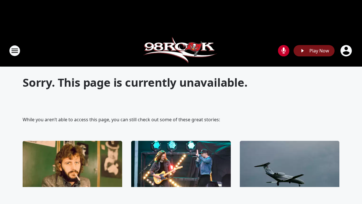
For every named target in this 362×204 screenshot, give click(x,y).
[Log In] (347, 50)
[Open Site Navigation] (14, 50)
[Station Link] (181, 50)
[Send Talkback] (283, 50)
